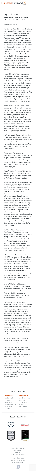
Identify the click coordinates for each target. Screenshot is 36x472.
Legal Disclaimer (18, 450)
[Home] (14, 3)
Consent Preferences (18, 454)
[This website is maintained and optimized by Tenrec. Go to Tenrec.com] (18, 466)
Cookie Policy (18, 452)
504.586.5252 (8, 408)
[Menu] (33, 3)
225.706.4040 (23, 406)
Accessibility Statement (18, 448)
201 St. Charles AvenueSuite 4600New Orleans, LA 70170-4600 (10, 402)
